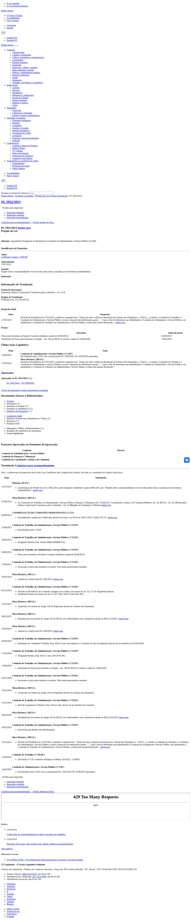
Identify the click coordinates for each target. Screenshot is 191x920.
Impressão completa (15, 215)
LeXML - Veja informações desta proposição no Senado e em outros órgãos (49, 860)
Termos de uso (13, 911)
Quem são (16, 110)
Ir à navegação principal (17, 6)
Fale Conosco (13, 20)
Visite (14, 105)
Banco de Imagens (20, 153)
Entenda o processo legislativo (25, 138)
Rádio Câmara (18, 148)
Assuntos (11, 50)
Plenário (16, 123)
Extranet (10, 916)
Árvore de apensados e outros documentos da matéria (24, 390)
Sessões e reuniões (20, 128)
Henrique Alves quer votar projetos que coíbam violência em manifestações (40, 844)
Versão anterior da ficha (43, 222)
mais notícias (6, 849)
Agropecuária (18, 52)
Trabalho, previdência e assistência (27, 82)
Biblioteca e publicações (23, 95)
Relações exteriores (20, 75)
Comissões (17, 125)
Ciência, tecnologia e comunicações (28, 57)
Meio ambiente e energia (23, 70)
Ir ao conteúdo (13, 3)
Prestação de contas (21, 166)
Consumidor (17, 60)
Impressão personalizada (17, 217)
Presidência (17, 93)
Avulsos (10, 401)
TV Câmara (17, 151)
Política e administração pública (26, 72)
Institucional (12, 85)
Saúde (15, 77)
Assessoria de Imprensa (22, 156)
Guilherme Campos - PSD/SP (14, 257)
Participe (16, 140)
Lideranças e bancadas (22, 113)
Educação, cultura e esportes (24, 67)
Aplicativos (12, 914)
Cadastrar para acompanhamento (16, 222)
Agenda (15, 87)
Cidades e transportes (21, 55)
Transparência (18, 163)
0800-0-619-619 (29, 874)
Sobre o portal (13, 909)
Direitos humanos (20, 62)
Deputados (11, 108)
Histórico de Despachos (17, 411)
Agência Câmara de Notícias (25, 146)
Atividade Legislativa (16, 118)
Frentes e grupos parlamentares (26, 115)
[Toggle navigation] (15, 45)
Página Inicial (7, 196)
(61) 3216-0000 (39, 876)
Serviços (16, 90)
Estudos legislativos (21, 130)
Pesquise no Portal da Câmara (14, 193)
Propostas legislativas (21, 120)
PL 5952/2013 (11, 202)
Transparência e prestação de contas (22, 161)
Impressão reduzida (15, 212)
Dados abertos (18, 168)
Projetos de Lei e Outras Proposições (51, 196)
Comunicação (13, 143)
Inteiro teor (24, 227)
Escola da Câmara (20, 98)
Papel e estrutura (19, 100)
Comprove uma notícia (22, 158)
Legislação (17, 135)
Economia (16, 65)
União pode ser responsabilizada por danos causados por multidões (36, 834)
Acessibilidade (13, 18)
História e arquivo (20, 103)
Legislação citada (14, 416)
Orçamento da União (21, 133)
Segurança (17, 80)
